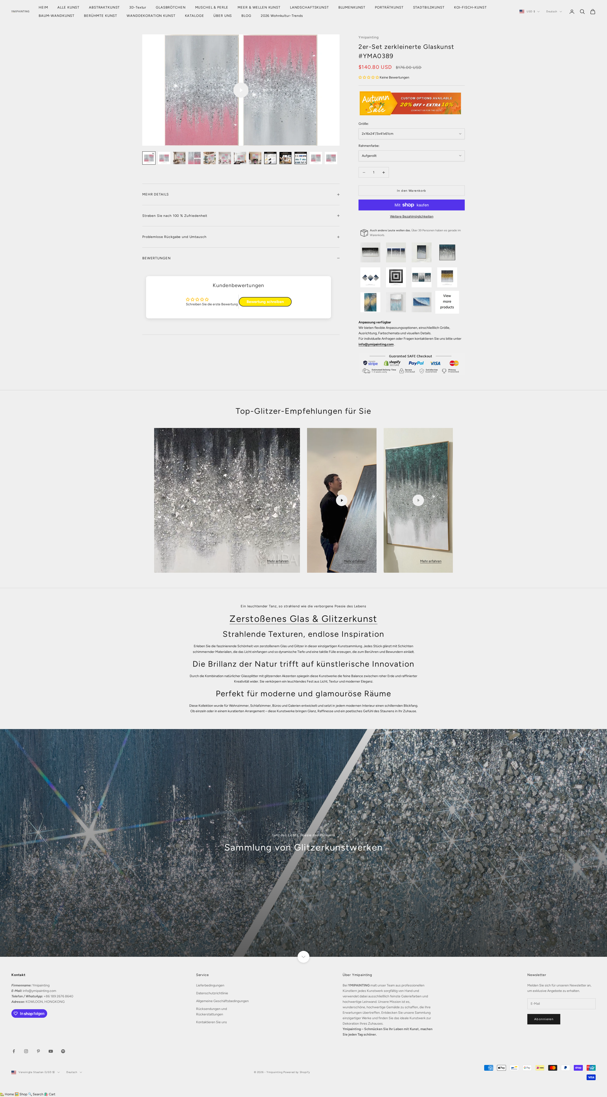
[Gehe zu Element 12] (315, 158)
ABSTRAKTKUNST (104, 7)
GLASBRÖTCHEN (170, 7)
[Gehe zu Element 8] (255, 158)
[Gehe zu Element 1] (149, 158)
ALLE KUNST (68, 7)
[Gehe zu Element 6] (224, 158)
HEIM (43, 7)
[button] (369, 77)
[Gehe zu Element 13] (331, 158)
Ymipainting (369, 37)
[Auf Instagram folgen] (26, 1051)
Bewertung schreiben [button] (265, 301)
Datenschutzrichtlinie (212, 993)
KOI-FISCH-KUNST (470, 7)
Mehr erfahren (278, 561)
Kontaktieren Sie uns (211, 1022)
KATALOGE (194, 16)
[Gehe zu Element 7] (240, 158)
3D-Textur (137, 7)
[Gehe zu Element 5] (209, 158)
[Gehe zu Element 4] (194, 158)
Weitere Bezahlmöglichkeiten (411, 216)
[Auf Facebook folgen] (13, 1051)
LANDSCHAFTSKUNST (309, 7)
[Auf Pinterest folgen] (38, 1051)
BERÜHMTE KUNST (100, 16)
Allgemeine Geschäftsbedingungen (222, 1001)
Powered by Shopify (296, 1072)
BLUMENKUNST (352, 7)
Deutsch (551, 11)
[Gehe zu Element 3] (179, 158)
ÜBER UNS (222, 16)
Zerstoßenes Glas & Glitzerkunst (303, 618)
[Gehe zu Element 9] (270, 158)
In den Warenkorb (411, 190)
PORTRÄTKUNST (389, 7)
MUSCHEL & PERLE (211, 7)
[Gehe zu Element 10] (285, 158)
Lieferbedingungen (210, 985)
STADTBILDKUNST (429, 7)
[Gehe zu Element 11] (300, 158)
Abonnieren (543, 1019)
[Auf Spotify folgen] (63, 1051)
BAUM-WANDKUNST (56, 16)
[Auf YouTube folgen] (50, 1051)
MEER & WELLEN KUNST (259, 7)
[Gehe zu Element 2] (164, 158)
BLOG (246, 16)
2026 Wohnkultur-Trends (282, 16)
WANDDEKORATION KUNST (151, 16)
